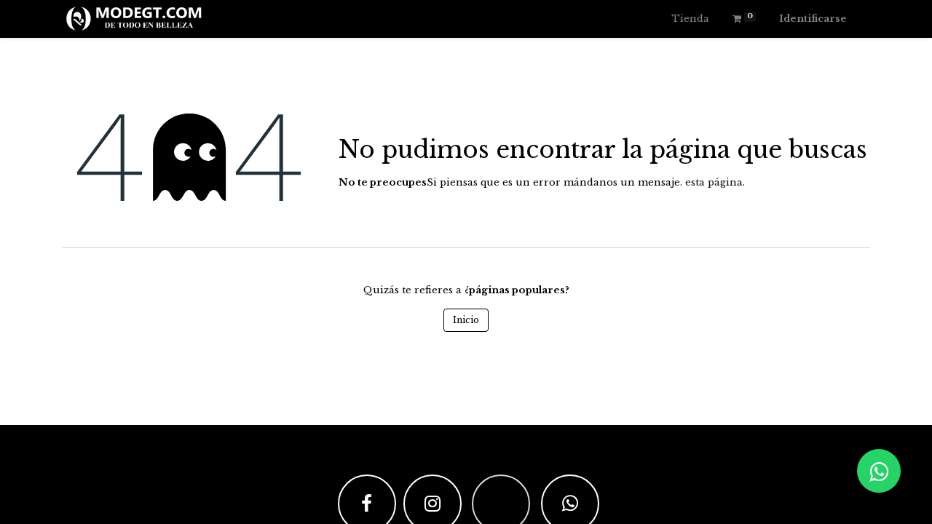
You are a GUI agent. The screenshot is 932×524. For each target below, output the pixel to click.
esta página (714, 182)
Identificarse (813, 18)
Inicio (466, 319)
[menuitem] (690, 19)
